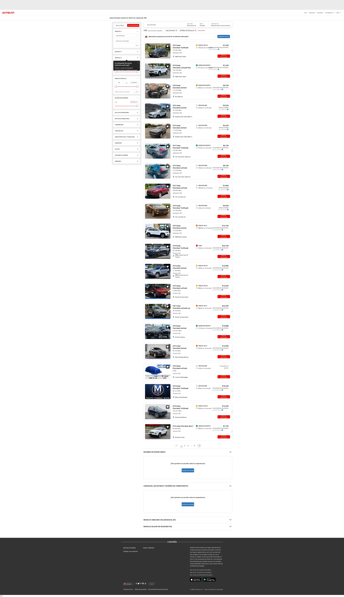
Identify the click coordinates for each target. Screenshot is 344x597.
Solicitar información (223, 56)
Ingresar (152, 584)
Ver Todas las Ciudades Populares (201, 570)
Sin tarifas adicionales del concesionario (219, 47)
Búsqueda (312, 13)
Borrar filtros (201, 30)
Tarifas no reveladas (224, 107)
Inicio (305, 13)
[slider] (116, 72)
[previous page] (176, 445)
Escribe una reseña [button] (188, 470)
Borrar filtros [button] (120, 25)
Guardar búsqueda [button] (133, 25)
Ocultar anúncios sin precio (122, 92)
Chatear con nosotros (130, 551)
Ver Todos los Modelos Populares (201, 572)
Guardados (320, 13)
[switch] (135, 92)
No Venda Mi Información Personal (158, 589)
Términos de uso (128, 589)
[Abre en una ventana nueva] (195, 579)
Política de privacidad (140, 589)
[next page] (199, 445)
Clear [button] (137, 45)
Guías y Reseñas (148, 548)
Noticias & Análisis (129, 548)
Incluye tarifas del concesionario (220, 87)
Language (128, 584)
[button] (126, 36)
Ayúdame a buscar (223, 36)
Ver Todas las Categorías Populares (201, 575)
